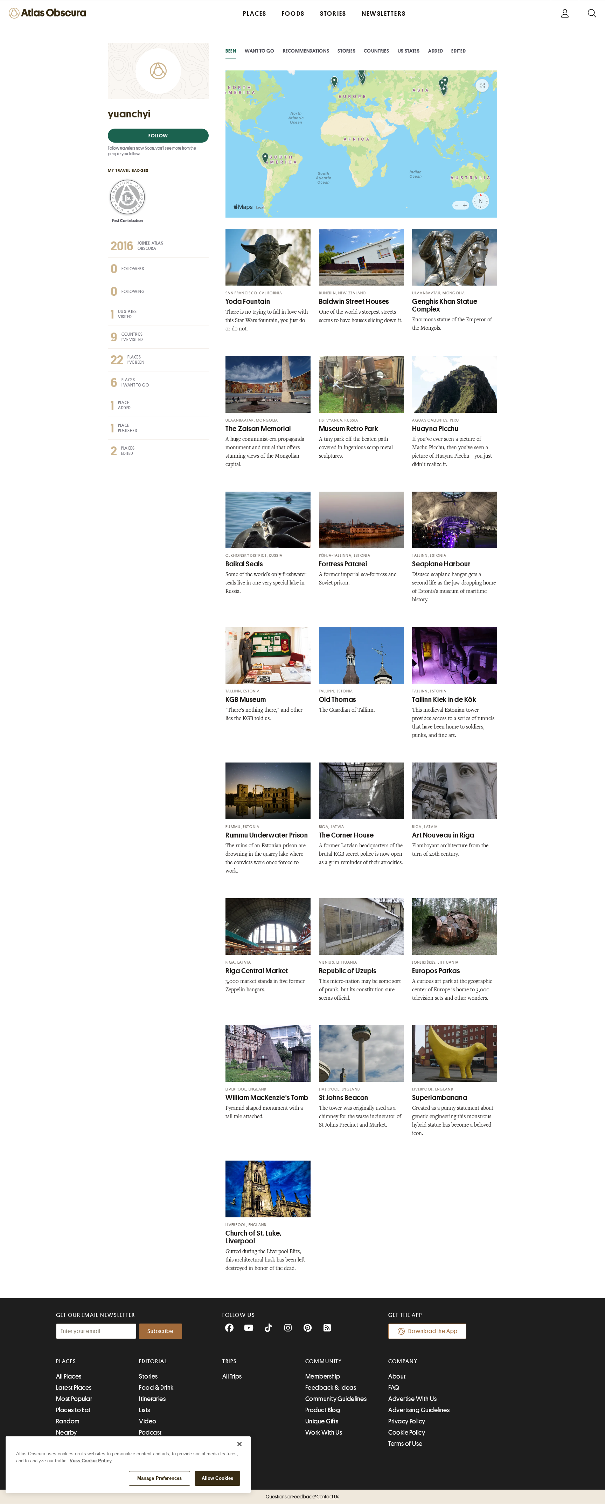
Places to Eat (73, 1410)
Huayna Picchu (435, 428)
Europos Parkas (436, 971)
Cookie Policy (406, 1432)
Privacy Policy (406, 1421)
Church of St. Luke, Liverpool (253, 1237)
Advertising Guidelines (419, 1410)
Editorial (153, 1361)
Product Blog (322, 1410)
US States (409, 50)
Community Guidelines (336, 1399)
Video (147, 1421)
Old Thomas (337, 699)
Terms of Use (405, 1444)
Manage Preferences (159, 1478)
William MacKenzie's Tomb (266, 1097)
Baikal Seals (244, 564)
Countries (376, 50)
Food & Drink (156, 1387)
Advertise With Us (412, 1399)
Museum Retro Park (348, 428)
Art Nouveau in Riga (443, 835)
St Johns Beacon (343, 1097)
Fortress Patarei (343, 564)
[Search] (592, 13)
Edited (458, 50)
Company (402, 1361)
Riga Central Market (256, 971)
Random (68, 1421)
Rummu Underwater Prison (266, 835)
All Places (69, 1376)
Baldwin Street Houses (354, 301)
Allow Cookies (218, 1478)
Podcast (150, 1432)
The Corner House (346, 835)
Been (230, 50)
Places (66, 1361)
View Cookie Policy (91, 1460)
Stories (346, 50)
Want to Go (259, 50)
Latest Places (74, 1387)
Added (435, 50)
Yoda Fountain (247, 301)
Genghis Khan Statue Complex (444, 305)
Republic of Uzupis (347, 971)
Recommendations (306, 50)
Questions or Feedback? (302, 1496)
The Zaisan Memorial (258, 428)
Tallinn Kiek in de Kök (444, 699)
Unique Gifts (321, 1421)
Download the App (433, 1331)
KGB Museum (245, 699)
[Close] (239, 1444)
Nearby (66, 1432)
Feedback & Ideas (330, 1387)
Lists (144, 1410)
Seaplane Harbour (441, 564)
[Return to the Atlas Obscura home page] (49, 13)
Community (323, 1361)
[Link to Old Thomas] (361, 655)
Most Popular (74, 1399)
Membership (322, 1376)
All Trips (232, 1376)
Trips (229, 1361)
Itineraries (152, 1399)
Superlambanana (439, 1097)
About (396, 1376)
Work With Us (323, 1432)
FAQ (393, 1387)
